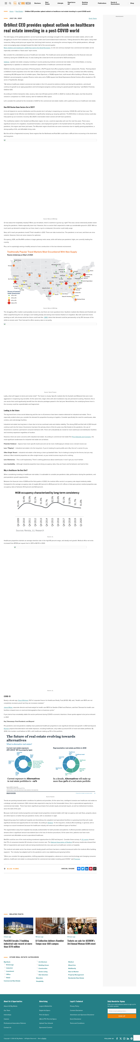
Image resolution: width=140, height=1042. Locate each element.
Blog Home (13, 869)
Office (8, 974)
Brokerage (10, 965)
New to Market (73, 972)
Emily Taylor (93, 18)
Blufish (44, 1038)
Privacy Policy (74, 1006)
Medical (71, 962)
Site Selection (43, 975)
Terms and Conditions (77, 1023)
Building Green (44, 965)
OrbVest (6, 62)
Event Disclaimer (75, 1019)
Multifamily (72, 968)
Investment (10, 971)
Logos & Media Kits (45, 1006)
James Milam (8, 707)
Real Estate (19, 11)
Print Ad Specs (44, 1015)
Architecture (43, 962)
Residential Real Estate (76, 978)
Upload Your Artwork (46, 1023)
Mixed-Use (72, 965)
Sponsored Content (45, 1027)
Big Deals (7, 962)
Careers (6, 1019)
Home (12, 11)
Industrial (9, 968)
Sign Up (122, 1016)
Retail (8, 978)
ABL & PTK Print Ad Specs (47, 1019)
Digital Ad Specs (44, 1010)
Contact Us (7, 1027)
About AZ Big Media (10, 1006)
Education (39, 978)
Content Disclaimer (76, 1010)
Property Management (76, 975)
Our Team (7, 1010)
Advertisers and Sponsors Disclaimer (82, 1015)
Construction (43, 968)
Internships (7, 1015)
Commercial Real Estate (12, 981)
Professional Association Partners (15, 1023)
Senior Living (43, 972)
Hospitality (39, 981)
